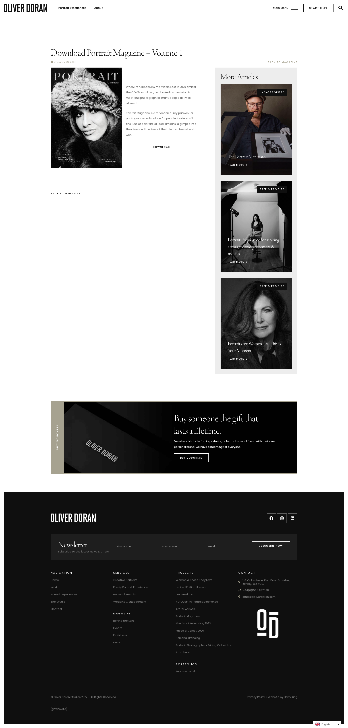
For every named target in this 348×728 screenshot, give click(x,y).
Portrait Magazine (188, 616)
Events (117, 628)
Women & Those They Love (194, 580)
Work (54, 587)
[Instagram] (282, 518)
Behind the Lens (123, 621)
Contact (56, 609)
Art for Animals (186, 609)
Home (55, 580)
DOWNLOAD (161, 147)
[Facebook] (271, 518)
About (98, 8)
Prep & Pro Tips (272, 189)
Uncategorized (272, 92)
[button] (295, 8)
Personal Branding (125, 594)
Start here (318, 8)
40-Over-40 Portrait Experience (197, 602)
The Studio (58, 602)
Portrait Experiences (72, 8)
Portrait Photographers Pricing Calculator (203, 645)
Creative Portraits (125, 580)
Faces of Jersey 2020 (190, 631)
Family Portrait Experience (130, 587)
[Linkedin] (292, 518)
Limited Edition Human (191, 587)
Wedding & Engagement (129, 602)
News (117, 642)
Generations (184, 594)
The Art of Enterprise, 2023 (193, 623)
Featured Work (186, 671)
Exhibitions (120, 635)
